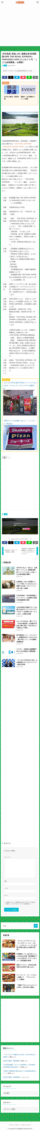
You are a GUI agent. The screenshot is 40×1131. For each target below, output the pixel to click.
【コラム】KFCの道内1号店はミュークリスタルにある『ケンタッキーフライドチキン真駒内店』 (20, 385)
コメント (7, 857)
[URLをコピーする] (35, 77)
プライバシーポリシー (15, 1125)
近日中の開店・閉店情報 (11, 1061)
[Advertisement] (20, 26)
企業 (5, 65)
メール (6, 888)
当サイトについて (26, 1125)
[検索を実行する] (36, 926)
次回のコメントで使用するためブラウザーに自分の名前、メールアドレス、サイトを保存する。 (20, 903)
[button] (4, 77)
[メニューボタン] (2, 2)
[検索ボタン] (37, 2)
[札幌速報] (20, 2)
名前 (5, 881)
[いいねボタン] (4, 457)
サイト (6, 895)
